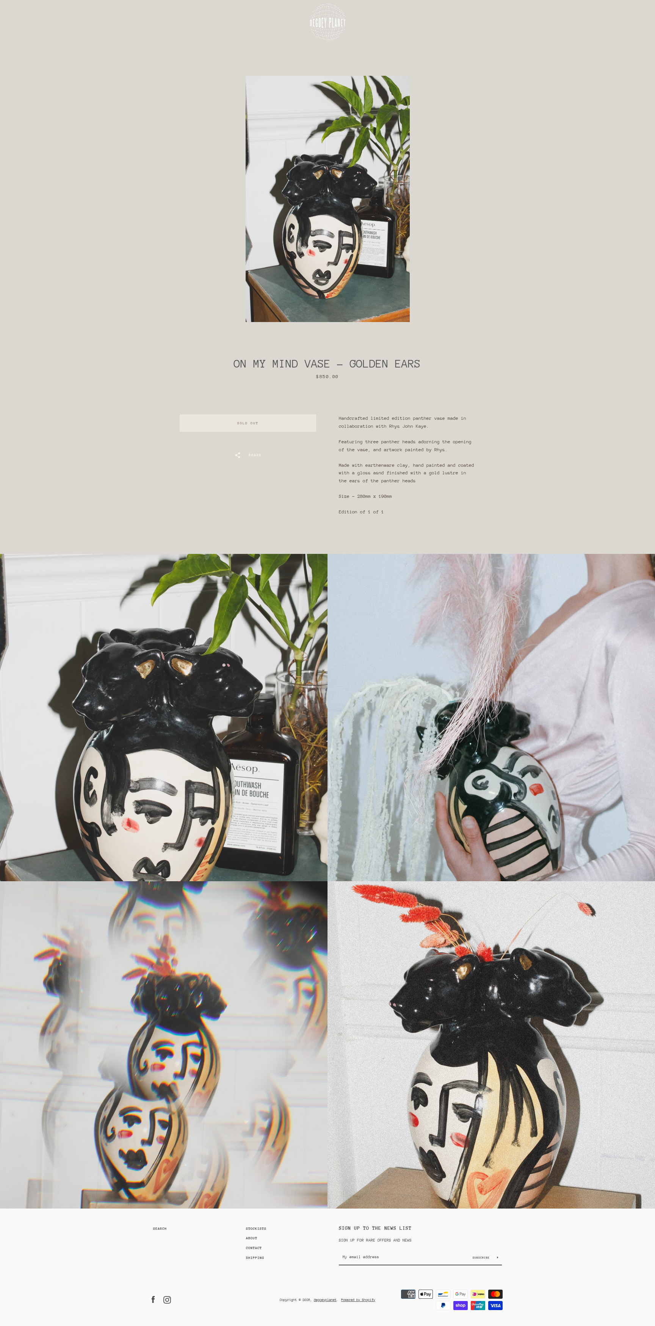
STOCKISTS (256, 1228)
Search (160, 1228)
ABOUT (251, 1238)
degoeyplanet (325, 1300)
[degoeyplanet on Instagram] (167, 1299)
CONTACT (254, 1248)
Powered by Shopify (358, 1300)
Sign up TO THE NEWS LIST (375, 1228)
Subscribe (482, 1257)
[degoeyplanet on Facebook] (153, 1299)
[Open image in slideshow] (328, 199)
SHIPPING (255, 1258)
